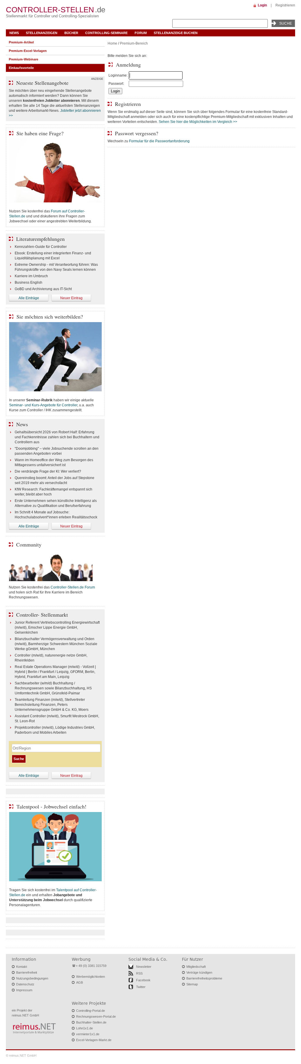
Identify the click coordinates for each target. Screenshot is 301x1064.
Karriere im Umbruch (31, 276)
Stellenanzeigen (41, 33)
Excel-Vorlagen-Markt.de (93, 1040)
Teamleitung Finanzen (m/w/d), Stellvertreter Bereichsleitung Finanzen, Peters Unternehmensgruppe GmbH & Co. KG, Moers (51, 705)
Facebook (143, 980)
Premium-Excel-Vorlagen (28, 51)
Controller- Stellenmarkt (42, 614)
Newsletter (143, 966)
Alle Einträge (29, 298)
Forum (141, 33)
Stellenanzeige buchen (176, 33)
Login (262, 5)
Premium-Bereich (134, 43)
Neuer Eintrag (71, 298)
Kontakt (21, 966)
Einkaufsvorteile (21, 68)
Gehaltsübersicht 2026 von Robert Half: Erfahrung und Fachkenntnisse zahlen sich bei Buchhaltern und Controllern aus (57, 437)
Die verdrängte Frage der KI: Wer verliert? (48, 471)
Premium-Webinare (23, 59)
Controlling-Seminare (106, 33)
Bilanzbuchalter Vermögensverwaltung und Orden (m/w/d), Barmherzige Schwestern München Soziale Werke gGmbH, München (56, 644)
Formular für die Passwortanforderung (159, 141)
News (14, 33)
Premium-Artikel (21, 42)
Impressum (24, 990)
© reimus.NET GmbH (21, 1055)
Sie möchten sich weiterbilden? (49, 316)
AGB (79, 982)
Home (112, 43)
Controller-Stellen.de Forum (73, 587)
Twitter (141, 987)
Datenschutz (25, 984)
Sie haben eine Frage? (39, 133)
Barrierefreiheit (26, 972)
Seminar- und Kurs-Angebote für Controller (43, 405)
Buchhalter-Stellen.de (91, 1022)
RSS (139, 973)
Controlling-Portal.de (90, 1010)
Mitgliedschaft (196, 966)
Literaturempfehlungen (40, 238)
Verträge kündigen (199, 972)
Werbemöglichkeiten (90, 976)
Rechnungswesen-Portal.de (96, 1016)
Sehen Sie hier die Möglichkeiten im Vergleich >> (198, 122)
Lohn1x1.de (84, 1028)
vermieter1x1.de (87, 1034)
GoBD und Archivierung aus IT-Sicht (43, 289)
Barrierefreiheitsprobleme (204, 978)
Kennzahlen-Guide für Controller (41, 247)
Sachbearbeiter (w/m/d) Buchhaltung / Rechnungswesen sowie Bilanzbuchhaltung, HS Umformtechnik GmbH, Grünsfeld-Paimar (53, 688)
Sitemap (192, 984)
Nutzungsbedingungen (32, 978)
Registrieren (285, 5)
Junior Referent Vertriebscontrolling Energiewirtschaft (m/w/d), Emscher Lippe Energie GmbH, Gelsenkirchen (57, 627)
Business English (28, 282)
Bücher (71, 33)
